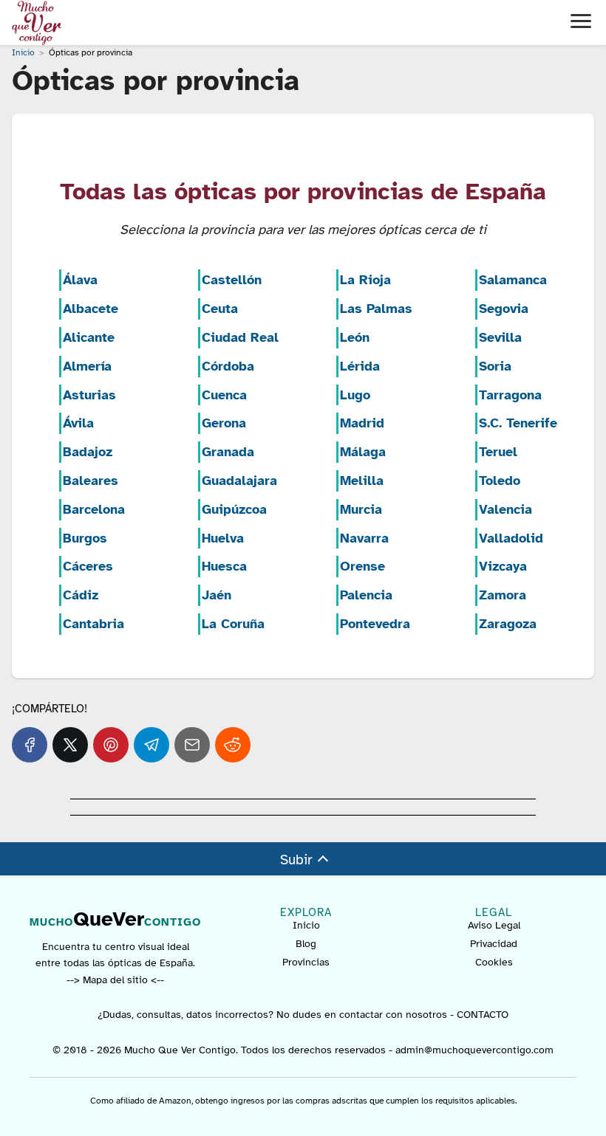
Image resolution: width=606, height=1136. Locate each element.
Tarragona (510, 395)
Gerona (224, 423)
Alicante (89, 337)
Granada (228, 452)
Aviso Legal (494, 925)
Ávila (78, 423)
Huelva (223, 538)
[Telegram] (151, 745)
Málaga (363, 452)
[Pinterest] (111, 745)
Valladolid (511, 538)
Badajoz (87, 452)
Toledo (499, 480)
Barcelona (94, 509)
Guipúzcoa (234, 509)
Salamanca (513, 280)
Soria (495, 366)
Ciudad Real (240, 337)
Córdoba (228, 366)
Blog (306, 943)
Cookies (494, 962)
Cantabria (93, 624)
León (355, 337)
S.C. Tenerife (518, 423)
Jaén (216, 595)
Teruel (498, 452)
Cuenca (224, 395)
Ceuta (220, 308)
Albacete (90, 308)
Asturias (89, 395)
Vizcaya (503, 566)
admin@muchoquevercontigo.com (474, 1050)
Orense (362, 566)
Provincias (306, 962)
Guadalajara (239, 480)
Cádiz (80, 595)
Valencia (505, 509)
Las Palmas (376, 308)
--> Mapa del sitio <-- (115, 980)
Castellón (232, 280)
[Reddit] (233, 745)
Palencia (366, 595)
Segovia (503, 308)
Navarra (364, 538)
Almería (87, 366)
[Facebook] (29, 745)
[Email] (192, 745)
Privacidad (493, 943)
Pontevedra (375, 624)
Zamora (502, 595)
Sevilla (500, 337)
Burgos (85, 538)
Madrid (362, 423)
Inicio (306, 925)
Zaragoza (508, 624)
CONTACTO (482, 1014)
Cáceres (88, 566)
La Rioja (365, 280)
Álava (80, 280)
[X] (70, 745)
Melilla (362, 480)
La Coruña (233, 624)
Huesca (224, 566)
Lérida (360, 366)
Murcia (361, 509)
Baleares (90, 480)
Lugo (355, 395)
